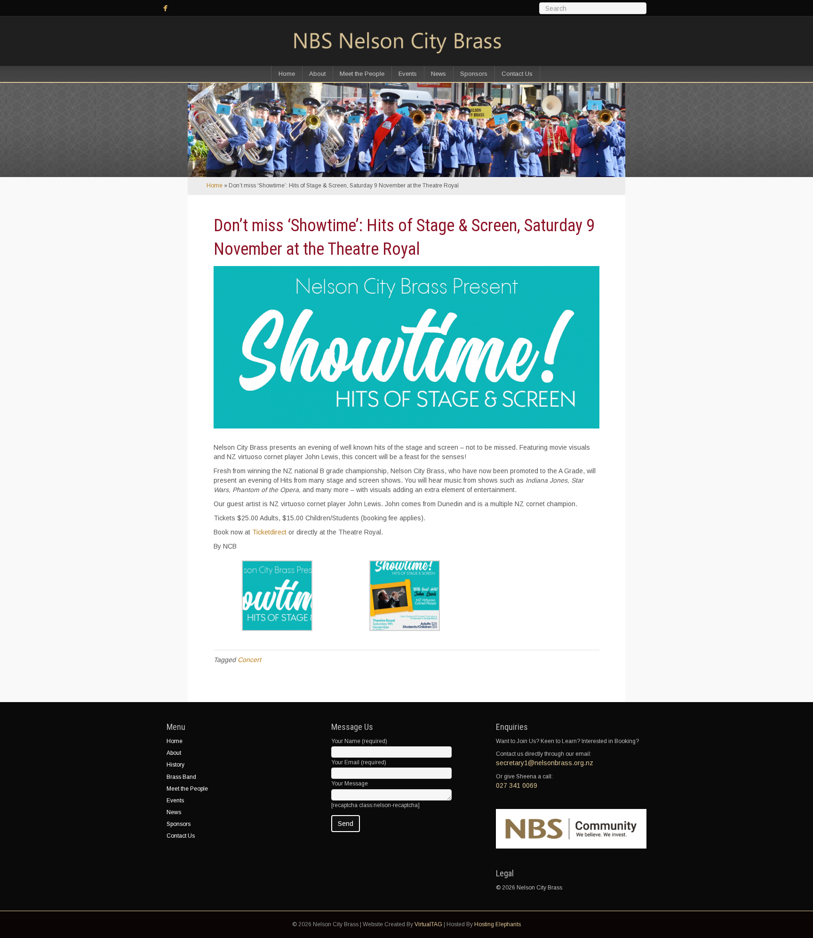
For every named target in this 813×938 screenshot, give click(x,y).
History (175, 764)
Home (287, 73)
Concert (249, 659)
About (317, 73)
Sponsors (473, 73)
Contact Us (517, 73)
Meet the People (362, 73)
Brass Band (181, 777)
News (438, 73)
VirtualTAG (428, 924)
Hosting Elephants (497, 924)
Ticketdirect (269, 532)
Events (408, 73)
